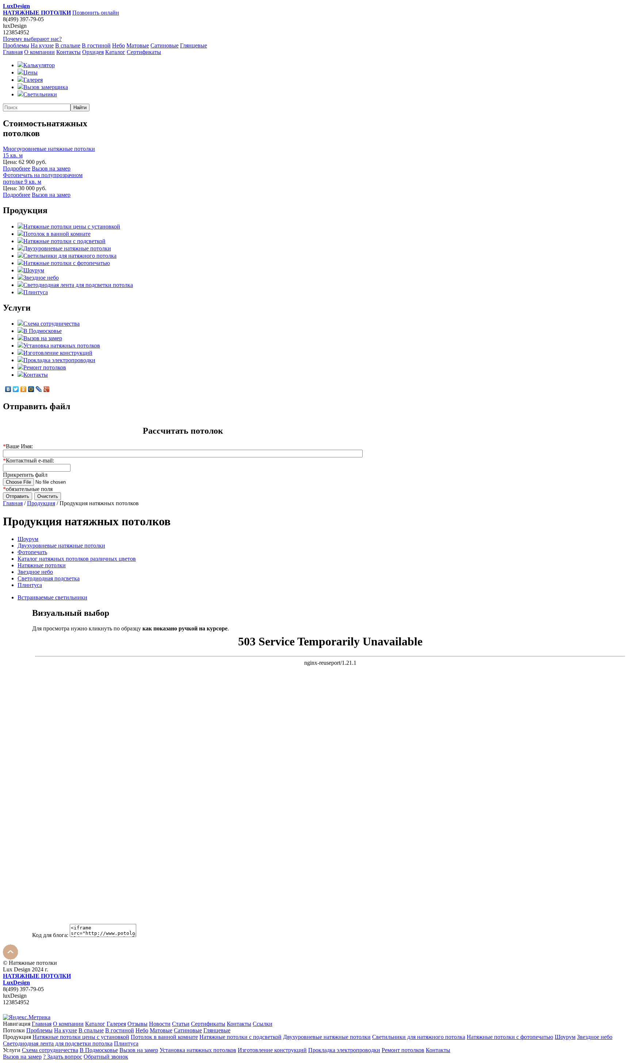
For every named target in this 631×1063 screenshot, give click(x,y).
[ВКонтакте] (8, 389)
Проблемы (16, 45)
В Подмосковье (42, 331)
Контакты (68, 52)
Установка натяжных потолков (61, 345)
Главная (13, 52)
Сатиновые (164, 45)
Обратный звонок (106, 1057)
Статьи (181, 1024)
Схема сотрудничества (51, 324)
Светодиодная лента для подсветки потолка (78, 285)
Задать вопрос (62, 1057)
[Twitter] (16, 389)
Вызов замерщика (45, 87)
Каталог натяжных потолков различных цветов (77, 559)
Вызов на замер (51, 168)
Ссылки (262, 1024)
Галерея (33, 80)
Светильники (40, 94)
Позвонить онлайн (95, 12)
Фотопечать (32, 552)
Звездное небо (41, 278)
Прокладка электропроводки (59, 360)
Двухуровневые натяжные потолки (67, 248)
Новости (160, 1024)
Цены (30, 72)
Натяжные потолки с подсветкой (64, 241)
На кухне (42, 45)
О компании (39, 52)
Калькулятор (39, 65)
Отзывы (137, 1024)
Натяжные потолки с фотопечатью (66, 263)
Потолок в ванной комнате (57, 234)
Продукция (41, 503)
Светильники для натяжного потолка (69, 256)
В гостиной (96, 45)
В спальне (67, 45)
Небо (118, 45)
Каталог (115, 52)
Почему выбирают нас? (32, 39)
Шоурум (33, 270)
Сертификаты (144, 52)
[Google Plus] (46, 389)
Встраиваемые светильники (52, 597)
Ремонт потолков (44, 367)
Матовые (137, 45)
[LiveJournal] (39, 389)
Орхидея (93, 52)
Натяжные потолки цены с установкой (71, 226)
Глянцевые (193, 45)
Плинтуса (35, 292)
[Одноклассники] (23, 389)
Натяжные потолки (42, 565)
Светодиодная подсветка (49, 578)
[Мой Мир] (31, 389)
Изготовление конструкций (57, 353)
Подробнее (16, 168)
